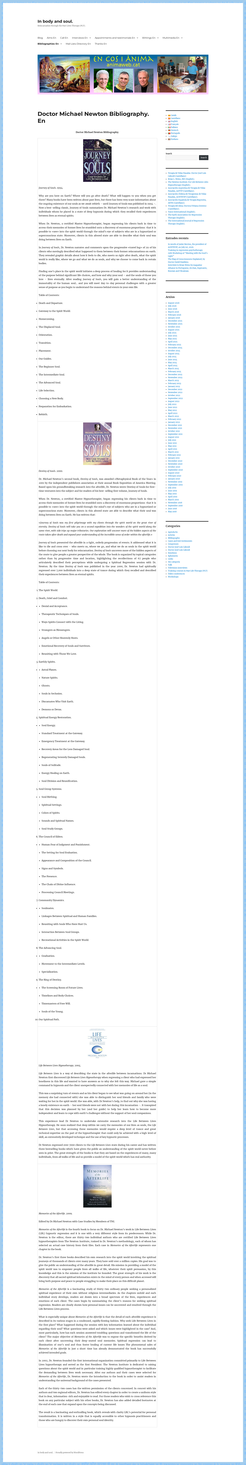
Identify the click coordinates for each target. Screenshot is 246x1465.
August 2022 (173, 401)
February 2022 (174, 419)
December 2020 (175, 461)
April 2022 (172, 413)
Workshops (173, 577)
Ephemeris (173, 556)
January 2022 (174, 422)
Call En (64, 37)
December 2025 (175, 321)
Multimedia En (171, 37)
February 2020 (174, 476)
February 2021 (174, 455)
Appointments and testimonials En (115, 37)
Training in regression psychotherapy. (185, 250)
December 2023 (175, 374)
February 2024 (174, 371)
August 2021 (173, 437)
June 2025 (172, 336)
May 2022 (172, 410)
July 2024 (172, 356)
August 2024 (173, 353)
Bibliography (174, 538)
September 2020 (175, 470)
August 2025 (173, 330)
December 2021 (175, 425)
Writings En (148, 37)
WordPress (79, 1452)
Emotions (172, 553)
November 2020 (175, 464)
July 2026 (172, 306)
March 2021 (173, 452)
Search (169, 153)
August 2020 (173, 473)
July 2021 (172, 440)
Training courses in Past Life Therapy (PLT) (188, 571)
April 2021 (172, 449)
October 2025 (174, 327)
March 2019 (173, 500)
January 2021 (174, 458)
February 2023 (174, 383)
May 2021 (172, 446)
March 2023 (173, 380)
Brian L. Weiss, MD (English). (181, 179)
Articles (171, 535)
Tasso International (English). (181, 212)
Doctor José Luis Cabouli (179, 547)
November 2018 (175, 502)
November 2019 (175, 482)
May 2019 (172, 494)
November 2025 (175, 324)
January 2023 (174, 386)
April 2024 (172, 365)
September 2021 (175, 434)
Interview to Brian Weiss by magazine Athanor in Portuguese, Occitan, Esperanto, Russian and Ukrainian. (187, 268)
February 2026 (174, 315)
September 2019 (175, 485)
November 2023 (175, 377)
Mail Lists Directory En (78, 43)
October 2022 (174, 395)
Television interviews (177, 568)
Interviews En (80, 37)
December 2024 (175, 347)
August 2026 (174, 303)
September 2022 (175, 398)
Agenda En (173, 532)
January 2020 (174, 479)
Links (170, 559)
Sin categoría (174, 562)
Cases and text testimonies (180, 541)
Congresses (173, 544)
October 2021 (174, 431)
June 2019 (172, 491)
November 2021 (175, 428)
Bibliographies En (48, 43)
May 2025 (172, 339)
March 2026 (173, 312)
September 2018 (175, 505)
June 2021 (172, 443)
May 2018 (172, 511)
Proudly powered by (65, 1452)
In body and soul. (55, 21)
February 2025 (174, 345)
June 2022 (172, 407)
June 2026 (172, 309)
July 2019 (172, 488)
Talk (170, 565)
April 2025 (172, 342)
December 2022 (175, 389)
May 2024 (172, 362)
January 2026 (174, 318)
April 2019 (172, 497)
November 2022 (175, 392)
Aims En (51, 37)
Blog (40, 37)
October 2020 (174, 467)
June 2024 (172, 359)
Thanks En (101, 43)
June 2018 (172, 508)
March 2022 (173, 416)
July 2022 (172, 404)
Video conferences (176, 574)
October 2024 (174, 350)
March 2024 (173, 368)
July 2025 (172, 333)
